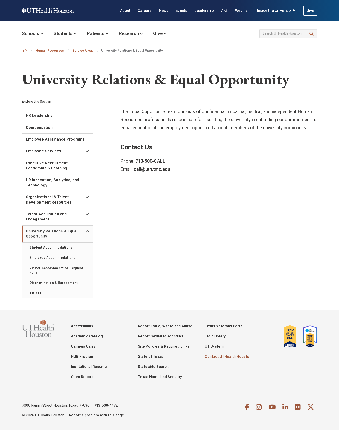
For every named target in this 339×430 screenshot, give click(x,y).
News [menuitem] (164, 10)
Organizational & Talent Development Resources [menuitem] (49, 199)
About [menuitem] (125, 10)
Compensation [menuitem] (39, 127)
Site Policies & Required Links (164, 346)
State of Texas (150, 356)
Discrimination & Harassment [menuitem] (54, 283)
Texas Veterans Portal (224, 326)
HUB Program (82, 356)
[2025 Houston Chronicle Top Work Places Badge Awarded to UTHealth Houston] (292, 336)
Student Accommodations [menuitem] (51, 247)
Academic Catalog (87, 336)
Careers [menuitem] (145, 10)
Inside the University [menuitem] (274, 10)
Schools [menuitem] (30, 33)
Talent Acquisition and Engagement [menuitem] (46, 216)
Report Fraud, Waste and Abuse (165, 326)
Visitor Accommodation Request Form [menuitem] (56, 270)
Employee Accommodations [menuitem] (53, 257)
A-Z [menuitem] (224, 10)
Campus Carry (83, 346)
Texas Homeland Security (160, 377)
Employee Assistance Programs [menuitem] (55, 139)
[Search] (311, 34)
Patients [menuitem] (95, 33)
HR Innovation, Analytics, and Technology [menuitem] (52, 182)
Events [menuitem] (181, 10)
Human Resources (50, 50)
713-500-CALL (150, 161)
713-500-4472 (106, 405)
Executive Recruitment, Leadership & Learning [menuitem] (47, 165)
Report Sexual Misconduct (160, 336)
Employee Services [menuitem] (43, 151)
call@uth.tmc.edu (152, 169)
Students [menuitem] (63, 33)
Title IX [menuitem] (35, 293)
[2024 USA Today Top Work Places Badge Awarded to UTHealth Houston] (308, 336)
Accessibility (82, 326)
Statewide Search (153, 366)
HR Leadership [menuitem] (39, 115)
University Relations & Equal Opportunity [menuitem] (51, 233)
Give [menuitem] (310, 10)
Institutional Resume (89, 366)
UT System (214, 346)
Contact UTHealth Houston (228, 356)
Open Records (83, 377)
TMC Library (215, 336)
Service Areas (83, 50)
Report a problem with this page (96, 415)
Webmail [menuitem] (242, 10)
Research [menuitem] (129, 33)
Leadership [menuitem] (204, 10)
